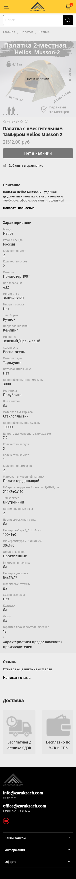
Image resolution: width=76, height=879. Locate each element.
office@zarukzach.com (24, 806)
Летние (44, 32)
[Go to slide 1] (3, 114)
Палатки (26, 32)
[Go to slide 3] (9, 114)
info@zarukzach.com (23, 793)
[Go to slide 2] (6, 114)
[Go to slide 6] (17, 114)
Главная (9, 32)
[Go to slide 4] (11, 114)
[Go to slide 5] (14, 114)
